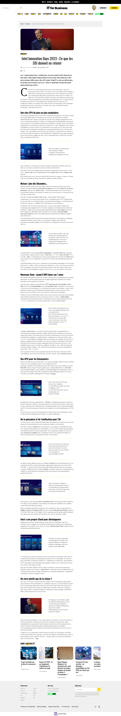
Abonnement (75, 706)
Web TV (44, 2)
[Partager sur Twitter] (24, 70)
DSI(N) (56, 2)
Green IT (33, 14)
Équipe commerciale (53, 706)
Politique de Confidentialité (27, 706)
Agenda (61, 2)
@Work (55, 14)
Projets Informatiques (53, 691)
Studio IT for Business (53, 688)
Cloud (27, 14)
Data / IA (20, 14)
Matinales (50, 2)
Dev (61, 14)
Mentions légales (41, 706)
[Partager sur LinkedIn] (21, 70)
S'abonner (114, 8)
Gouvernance (47, 14)
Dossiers (83, 14)
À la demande (75, 2)
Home (22, 24)
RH (77, 14)
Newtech (71, 14)
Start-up (90, 14)
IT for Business (65, 706)
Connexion (103, 8)
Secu (39, 14)
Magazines (67, 2)
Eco (65, 14)
